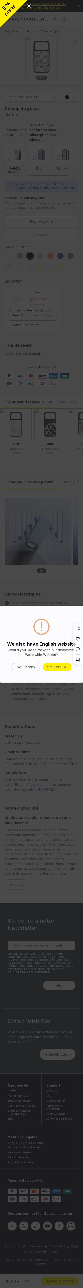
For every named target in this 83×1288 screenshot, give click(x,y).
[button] (14, 14)
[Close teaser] (29, 6)
